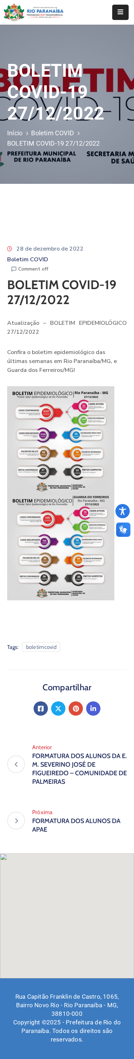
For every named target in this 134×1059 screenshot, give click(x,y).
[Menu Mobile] (120, 12)
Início (15, 133)
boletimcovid (41, 647)
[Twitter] (58, 708)
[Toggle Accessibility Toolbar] (122, 511)
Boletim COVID (52, 133)
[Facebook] (41, 708)
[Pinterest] (76, 708)
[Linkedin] (93, 708)
